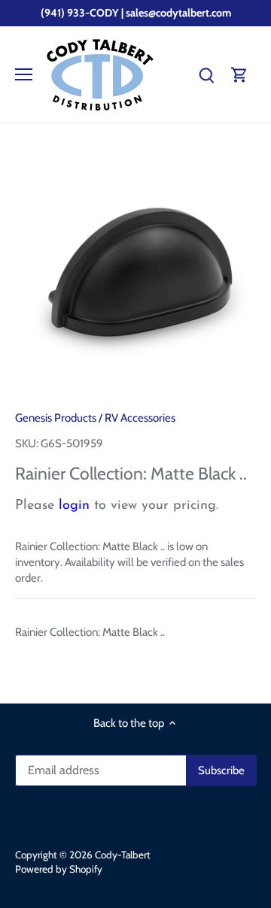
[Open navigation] (23, 74)
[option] (135, 271)
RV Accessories (140, 418)
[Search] (206, 74)
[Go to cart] (239, 74)
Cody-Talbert (123, 855)
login (74, 506)
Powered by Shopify (58, 869)
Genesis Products (55, 418)
